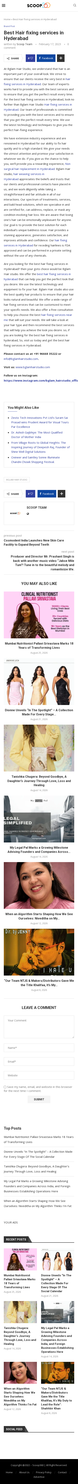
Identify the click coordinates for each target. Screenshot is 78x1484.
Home (7, 19)
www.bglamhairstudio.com (33, 367)
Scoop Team (24, 44)
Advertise (39, 1477)
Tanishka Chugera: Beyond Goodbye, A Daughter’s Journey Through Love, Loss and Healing (39, 781)
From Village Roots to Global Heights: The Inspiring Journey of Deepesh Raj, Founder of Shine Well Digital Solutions (40, 447)
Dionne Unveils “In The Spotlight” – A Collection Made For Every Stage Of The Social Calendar (56, 1283)
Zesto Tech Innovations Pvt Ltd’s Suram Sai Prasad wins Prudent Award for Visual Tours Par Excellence (40, 422)
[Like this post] (31, 58)
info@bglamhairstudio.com (21, 359)
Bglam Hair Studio (16, 479)
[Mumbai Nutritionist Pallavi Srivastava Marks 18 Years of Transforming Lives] (39, 615)
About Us (24, 1472)
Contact (62, 1472)
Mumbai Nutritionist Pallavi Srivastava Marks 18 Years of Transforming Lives (19, 1281)
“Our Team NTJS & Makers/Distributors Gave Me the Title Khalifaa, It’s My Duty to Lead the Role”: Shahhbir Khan (56, 1398)
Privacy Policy (43, 1472)
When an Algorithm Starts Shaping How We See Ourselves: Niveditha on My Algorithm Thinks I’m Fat (20, 1396)
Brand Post (9, 26)
